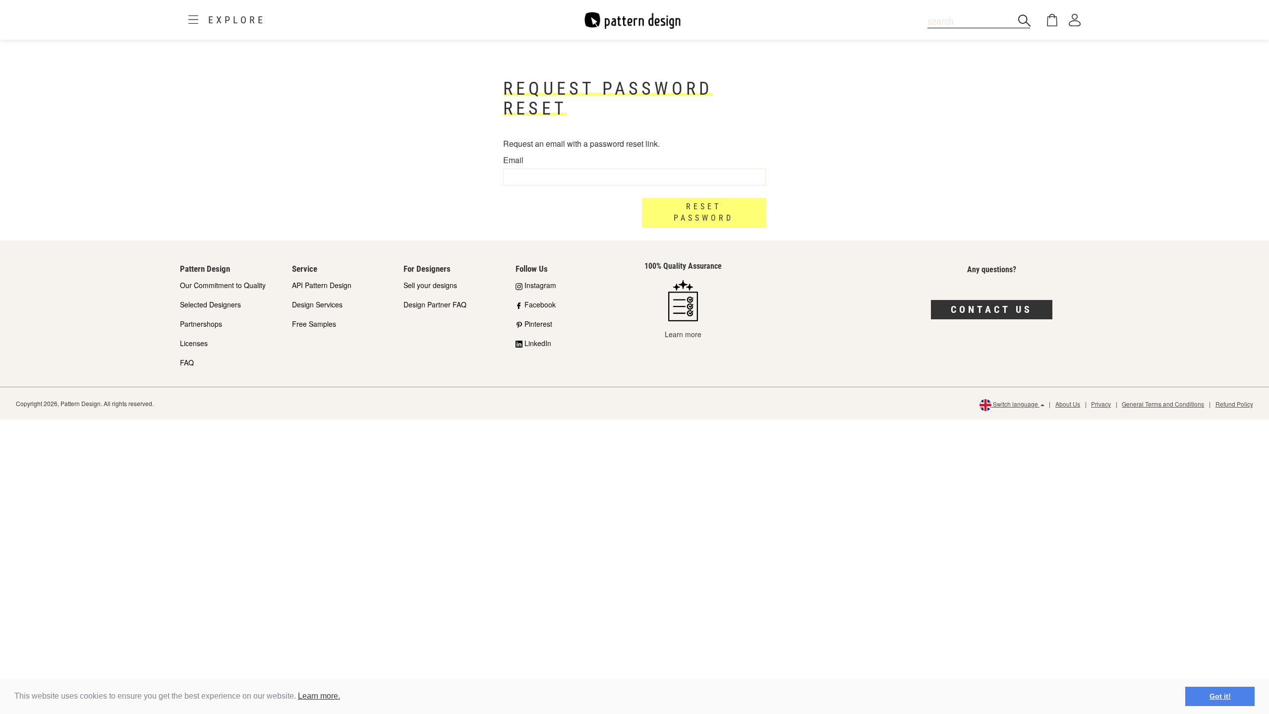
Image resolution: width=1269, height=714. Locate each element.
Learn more (683, 334)
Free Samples (314, 324)
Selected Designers (210, 304)
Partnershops (201, 324)
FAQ (187, 362)
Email (513, 160)
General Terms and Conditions (1163, 404)
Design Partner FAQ (435, 304)
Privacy (1101, 404)
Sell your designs (430, 285)
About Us (1067, 404)
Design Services (317, 304)
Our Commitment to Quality (223, 285)
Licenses (194, 343)
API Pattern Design (321, 285)
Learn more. (319, 696)
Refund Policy (1234, 404)
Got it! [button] (1220, 696)
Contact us (992, 309)
